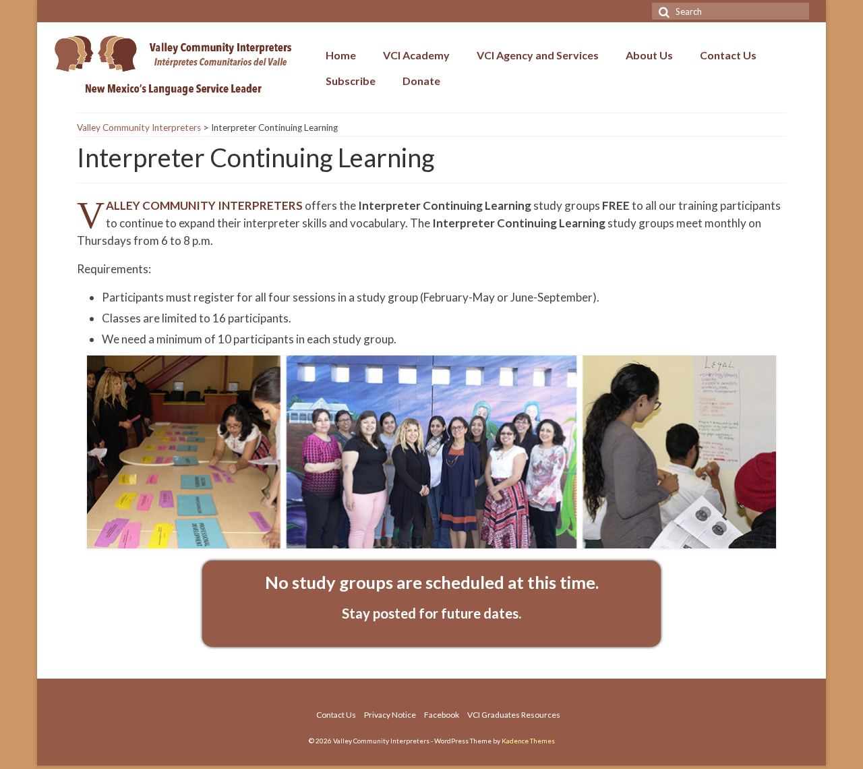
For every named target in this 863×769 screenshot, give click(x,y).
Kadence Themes (528, 741)
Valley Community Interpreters (139, 127)
